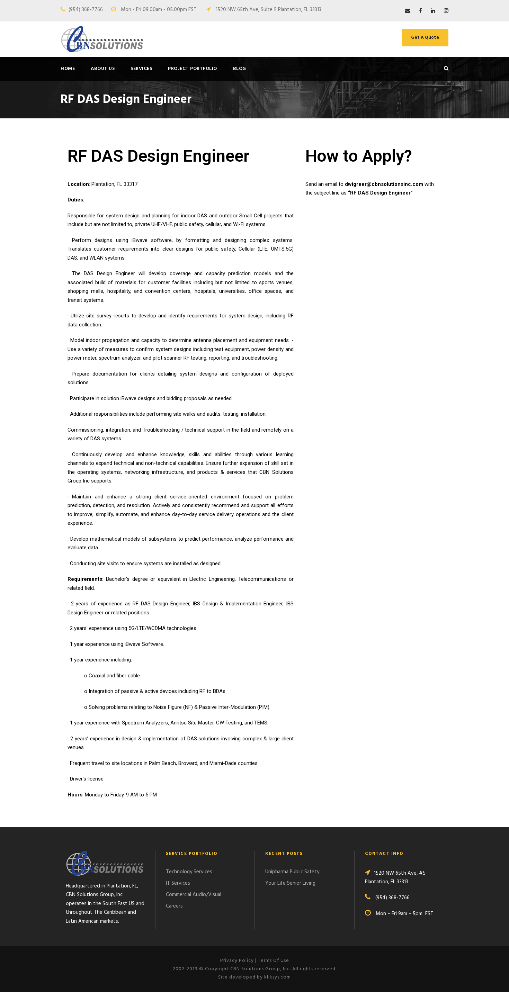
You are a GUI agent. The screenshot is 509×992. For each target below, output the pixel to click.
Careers (174, 906)
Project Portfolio (192, 69)
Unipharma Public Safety (292, 872)
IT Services (178, 883)
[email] (407, 11)
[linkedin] (433, 11)
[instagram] (446, 11)
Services (141, 69)
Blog (239, 69)
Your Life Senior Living (290, 883)
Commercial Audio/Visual (193, 895)
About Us (103, 69)
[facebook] (420, 11)
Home (68, 69)
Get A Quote (425, 37)
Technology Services (189, 872)
